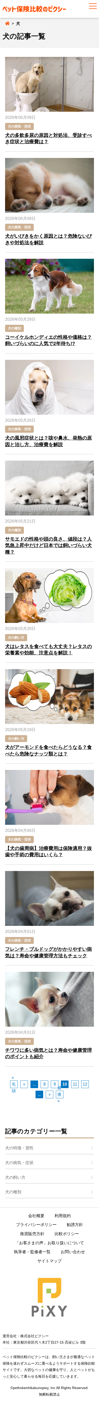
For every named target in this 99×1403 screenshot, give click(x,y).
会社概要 (36, 1216)
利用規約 (63, 1216)
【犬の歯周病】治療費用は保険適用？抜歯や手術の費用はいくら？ (48, 852)
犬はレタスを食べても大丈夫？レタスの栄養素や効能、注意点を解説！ (48, 650)
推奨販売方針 (32, 1234)
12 (85, 1084)
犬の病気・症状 (19, 126)
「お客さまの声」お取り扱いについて (49, 1243)
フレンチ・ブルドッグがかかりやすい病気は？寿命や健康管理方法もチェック (48, 952)
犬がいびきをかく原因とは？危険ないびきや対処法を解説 (48, 239)
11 (75, 1084)
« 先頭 (14, 1084)
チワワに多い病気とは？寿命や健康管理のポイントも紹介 (48, 1053)
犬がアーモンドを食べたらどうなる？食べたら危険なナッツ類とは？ (48, 750)
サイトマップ (49, 1261)
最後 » (59, 1094)
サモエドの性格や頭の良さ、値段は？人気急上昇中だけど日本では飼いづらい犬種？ (48, 545)
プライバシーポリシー (36, 1224)
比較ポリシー (67, 1234)
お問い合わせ (73, 1252)
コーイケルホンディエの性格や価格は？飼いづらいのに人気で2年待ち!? (48, 340)
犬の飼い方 (16, 637)
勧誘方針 (75, 1224)
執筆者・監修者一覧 (32, 1252)
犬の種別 (14, 328)
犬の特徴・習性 (19, 1148)
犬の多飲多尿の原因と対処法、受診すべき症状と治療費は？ (48, 138)
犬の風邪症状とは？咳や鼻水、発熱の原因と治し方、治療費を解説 (48, 441)
